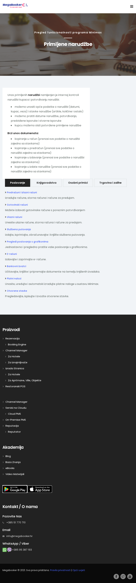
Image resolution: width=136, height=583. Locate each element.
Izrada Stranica (14, 368)
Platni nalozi (14, 278)
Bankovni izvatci (16, 266)
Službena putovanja (19, 229)
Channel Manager (16, 350)
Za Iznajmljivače (17, 362)
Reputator (14, 431)
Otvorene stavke (17, 290)
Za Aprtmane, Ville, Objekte (24, 380)
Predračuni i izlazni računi (22, 192)
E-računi (12, 254)
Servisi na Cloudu (15, 407)
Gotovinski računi (17, 204)
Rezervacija (12, 338)
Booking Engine (17, 344)
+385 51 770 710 (16, 522)
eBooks (9, 468)
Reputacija (12, 425)
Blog (8, 456)
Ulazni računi (14, 217)
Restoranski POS (15, 386)
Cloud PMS (14, 413)
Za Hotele (14, 356)
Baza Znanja (13, 462)
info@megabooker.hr (19, 536)
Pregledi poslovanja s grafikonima (27, 241)
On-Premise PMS (15, 419)
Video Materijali (14, 474)
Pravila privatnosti (60, 570)
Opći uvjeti (78, 570)
